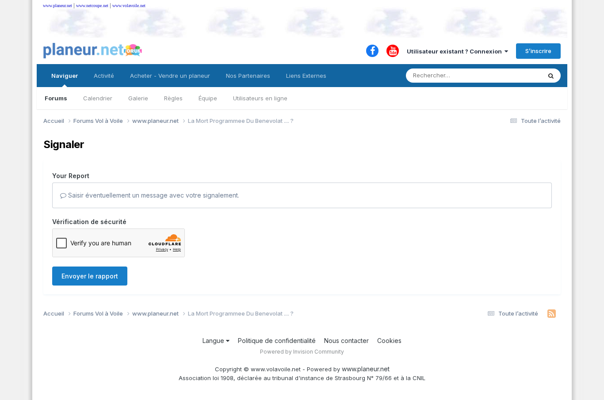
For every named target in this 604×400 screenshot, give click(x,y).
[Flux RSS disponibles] (552, 314)
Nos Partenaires (248, 75)
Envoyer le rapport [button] (89, 276)
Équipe (208, 98)
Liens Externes (306, 75)
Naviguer (64, 75)
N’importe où (512, 75)
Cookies (389, 340)
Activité (104, 75)
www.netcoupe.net (92, 5)
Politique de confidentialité (277, 340)
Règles (173, 98)
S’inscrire (538, 50)
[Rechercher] (551, 76)
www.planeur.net (57, 5)
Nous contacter (346, 340)
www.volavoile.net (128, 5)
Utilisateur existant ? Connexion (456, 51)
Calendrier (97, 98)
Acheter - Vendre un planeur (170, 75)
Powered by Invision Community (302, 351)
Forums (56, 98)
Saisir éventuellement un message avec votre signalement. (152, 195)
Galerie (138, 98)
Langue (214, 340)
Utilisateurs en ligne (260, 98)
